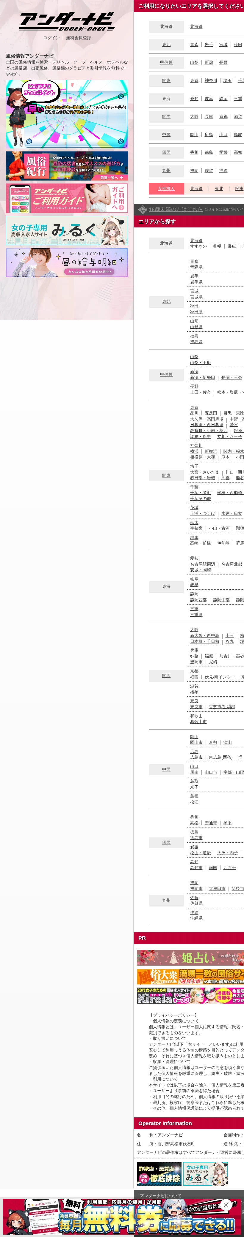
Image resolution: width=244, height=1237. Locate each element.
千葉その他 (200, 498)
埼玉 (227, 80)
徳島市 (196, 837)
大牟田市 (217, 888)
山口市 (211, 772)
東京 (194, 80)
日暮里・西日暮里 (206, 424)
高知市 (196, 867)
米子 (194, 787)
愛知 (194, 98)
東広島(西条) (221, 757)
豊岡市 (196, 661)
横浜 (194, 451)
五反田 (211, 413)
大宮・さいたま (204, 472)
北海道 (196, 26)
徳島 (209, 152)
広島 (209, 134)
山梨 (194, 62)
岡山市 (196, 742)
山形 (194, 321)
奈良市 (196, 706)
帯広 (232, 246)
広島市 (196, 757)
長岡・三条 (231, 377)
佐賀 (209, 170)
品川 (194, 413)
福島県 (196, 341)
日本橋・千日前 (204, 641)
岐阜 (209, 98)
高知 (238, 152)
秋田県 (196, 311)
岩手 (209, 44)
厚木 (225, 457)
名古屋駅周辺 (202, 564)
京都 (223, 116)
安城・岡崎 (200, 569)
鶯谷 (234, 424)
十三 (230, 635)
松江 (194, 802)
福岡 (194, 170)
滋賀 (238, 116)
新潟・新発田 (202, 377)
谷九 (230, 641)
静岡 (223, 98)
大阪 (194, 116)
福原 (209, 656)
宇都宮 (196, 528)
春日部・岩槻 (202, 477)
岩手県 (196, 282)
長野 (223, 62)
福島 (194, 335)
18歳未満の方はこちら (176, 209)
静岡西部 (198, 599)
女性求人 (166, 188)
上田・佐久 (200, 392)
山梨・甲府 (200, 362)
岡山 (194, 134)
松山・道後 (200, 852)
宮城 (223, 44)
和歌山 (196, 716)
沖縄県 (196, 918)
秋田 (238, 44)
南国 (213, 867)
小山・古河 (219, 528)
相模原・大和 (202, 457)
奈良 (194, 700)
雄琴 (194, 691)
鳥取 (238, 134)
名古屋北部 (231, 564)
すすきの (198, 246)
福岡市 (196, 888)
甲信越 (166, 62)
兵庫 (209, 116)
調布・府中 (200, 436)
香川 (194, 152)
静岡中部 (221, 599)
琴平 (227, 822)
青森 (194, 44)
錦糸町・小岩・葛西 (209, 430)
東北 (166, 44)
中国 (166, 134)
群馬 (194, 537)
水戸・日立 (231, 513)
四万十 (229, 867)
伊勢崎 (223, 543)
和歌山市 (198, 721)
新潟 (209, 62)
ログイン (51, 37)
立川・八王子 (229, 436)
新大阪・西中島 (204, 635)
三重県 (196, 614)
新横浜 (211, 451)
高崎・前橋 (200, 543)
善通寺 (211, 822)
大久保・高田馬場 (206, 419)
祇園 (194, 677)
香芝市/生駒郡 (222, 706)
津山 (227, 742)
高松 (194, 822)
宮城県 (196, 297)
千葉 (194, 487)
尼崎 (213, 661)
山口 (223, 134)
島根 (194, 796)
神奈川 (211, 80)
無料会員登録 (78, 37)
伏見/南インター (220, 677)
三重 (238, 98)
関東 (166, 80)
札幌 (217, 246)
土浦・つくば (202, 513)
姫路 (194, 656)
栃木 (194, 522)
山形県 (196, 326)
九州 (166, 170)
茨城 (194, 507)
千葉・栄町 (200, 492)
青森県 (196, 267)
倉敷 (213, 742)
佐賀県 (196, 903)
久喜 (225, 477)
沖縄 (223, 170)
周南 (194, 772)
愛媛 (223, 152)
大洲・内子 (227, 852)
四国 (166, 152)
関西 (166, 116)
